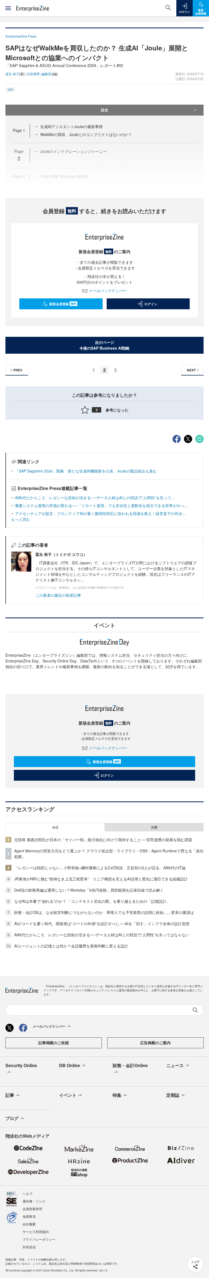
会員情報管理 (32, 1208)
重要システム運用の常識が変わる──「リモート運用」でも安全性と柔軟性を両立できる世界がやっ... (101, 505)
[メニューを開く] (8, 8)
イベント (67, 1095)
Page (19, 130)
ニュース (175, 1065)
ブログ (12, 1118)
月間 (154, 827)
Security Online (21, 1065)
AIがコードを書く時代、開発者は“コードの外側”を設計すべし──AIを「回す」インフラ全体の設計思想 (101, 923)
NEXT (191, 370)
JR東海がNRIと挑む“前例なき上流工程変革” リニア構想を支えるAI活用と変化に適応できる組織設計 (101, 879)
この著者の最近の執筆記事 (58, 595)
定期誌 (172, 1095)
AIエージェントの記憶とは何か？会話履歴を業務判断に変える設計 (71, 946)
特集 (117, 1095)
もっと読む (20, 519)
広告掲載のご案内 (155, 1042)
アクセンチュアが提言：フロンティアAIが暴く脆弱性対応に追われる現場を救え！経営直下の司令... (100, 513)
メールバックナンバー (108, 290)
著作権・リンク (34, 1201)
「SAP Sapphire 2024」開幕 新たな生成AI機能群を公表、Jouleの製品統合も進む (86, 471)
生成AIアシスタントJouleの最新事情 (71, 126)
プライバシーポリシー (39, 1239)
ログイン (150, 303)
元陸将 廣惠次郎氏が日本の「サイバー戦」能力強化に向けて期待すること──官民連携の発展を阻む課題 (103, 839)
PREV (17, 370)
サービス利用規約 (36, 1231)
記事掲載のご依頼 (53, 1042)
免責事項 (29, 1216)
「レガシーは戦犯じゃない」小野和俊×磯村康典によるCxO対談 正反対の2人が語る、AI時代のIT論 (100, 867)
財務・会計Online (130, 1065)
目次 (104, 110)
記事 (9, 1095)
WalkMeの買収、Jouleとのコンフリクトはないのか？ (86, 134)
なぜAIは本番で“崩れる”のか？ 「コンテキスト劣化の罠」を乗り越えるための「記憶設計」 (92, 901)
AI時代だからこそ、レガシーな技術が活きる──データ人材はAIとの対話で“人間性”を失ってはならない (101, 934)
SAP (10, 90)
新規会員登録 (62, 303)
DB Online (69, 1065)
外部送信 (29, 1246)
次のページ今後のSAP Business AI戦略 (104, 345)
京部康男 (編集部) (40, 73)
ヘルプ (27, 1193)
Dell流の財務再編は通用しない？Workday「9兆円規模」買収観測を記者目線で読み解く (89, 890)
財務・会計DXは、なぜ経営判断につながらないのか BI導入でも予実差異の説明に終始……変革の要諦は (104, 912)
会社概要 (29, 1224)
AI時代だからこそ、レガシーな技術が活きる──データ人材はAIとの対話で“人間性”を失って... (94, 497)
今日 (55, 827)
